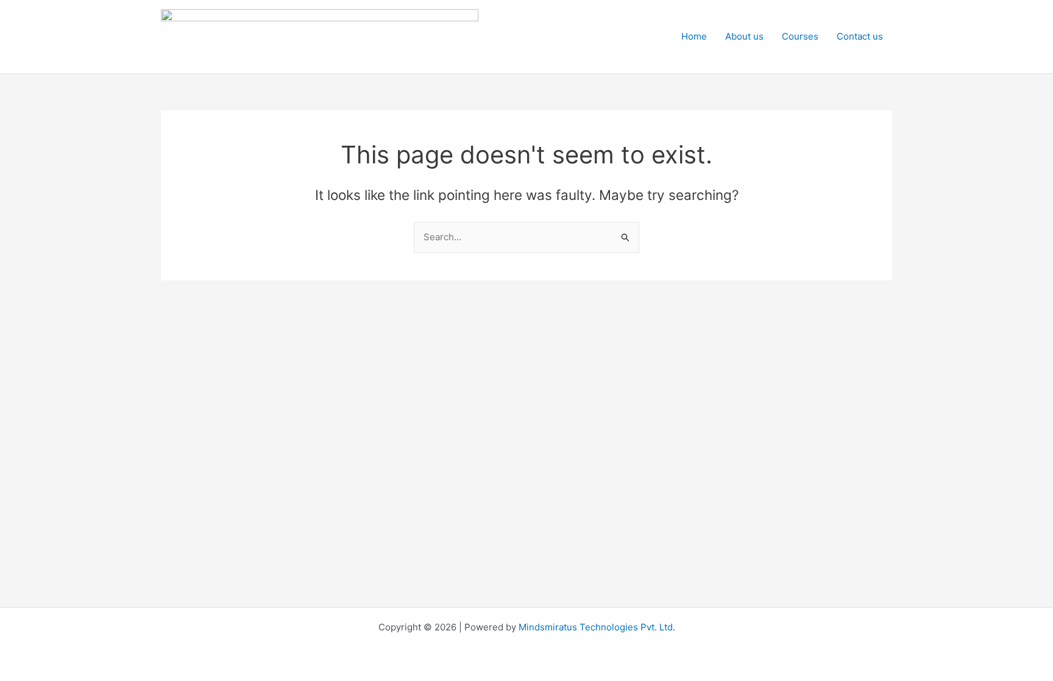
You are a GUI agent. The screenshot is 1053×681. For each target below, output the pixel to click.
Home (694, 36)
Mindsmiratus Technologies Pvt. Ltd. (597, 627)
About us (744, 36)
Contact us (860, 36)
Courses (800, 36)
